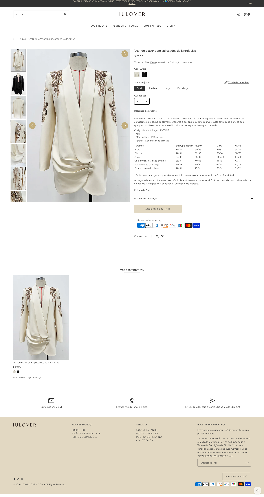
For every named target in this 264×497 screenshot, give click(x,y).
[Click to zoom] (124, 53)
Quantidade (140, 95)
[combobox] (41, 14)
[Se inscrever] (247, 463)
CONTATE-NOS (144, 440)
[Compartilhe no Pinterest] (162, 236)
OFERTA (171, 26)
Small (139, 88)
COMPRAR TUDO (152, 26)
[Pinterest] (18, 479)
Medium (153, 88)
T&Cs (230, 455)
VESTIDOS (118, 26)
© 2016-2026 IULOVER (25, 484)
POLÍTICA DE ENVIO (147, 433)
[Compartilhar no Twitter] (157, 236)
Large (167, 88)
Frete (153, 62)
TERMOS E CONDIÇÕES (84, 437)
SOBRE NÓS (78, 430)
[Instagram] (22, 479)
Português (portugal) (236, 476)
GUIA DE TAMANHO (147, 430)
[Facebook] (14, 479)
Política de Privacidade (213, 455)
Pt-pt (250, 3)
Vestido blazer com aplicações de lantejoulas (36, 362)
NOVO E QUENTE (98, 26)
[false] (51, 400)
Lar (14, 39)
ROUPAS (133, 26)
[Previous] (32, 125)
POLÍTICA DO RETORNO (149, 437)
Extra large (182, 88)
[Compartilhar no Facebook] (152, 236)
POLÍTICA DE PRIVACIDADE (86, 433)
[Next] (124, 125)
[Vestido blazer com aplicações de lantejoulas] (41, 317)
